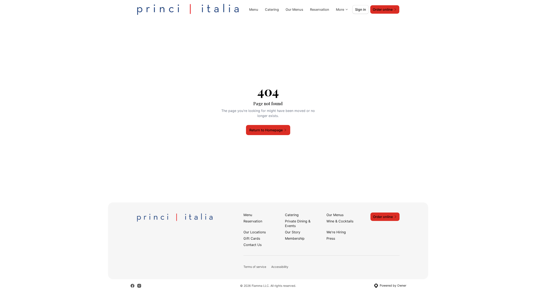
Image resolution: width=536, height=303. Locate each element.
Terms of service (254, 266)
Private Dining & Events (297, 223)
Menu (253, 9)
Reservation (319, 9)
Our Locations (254, 232)
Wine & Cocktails (339, 221)
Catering (272, 9)
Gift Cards (251, 238)
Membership (295, 238)
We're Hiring (336, 232)
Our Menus (294, 9)
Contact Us (252, 245)
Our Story (292, 232)
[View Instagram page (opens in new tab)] (139, 285)
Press (330, 238)
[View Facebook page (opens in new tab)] (132, 285)
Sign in (360, 9)
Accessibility (279, 266)
